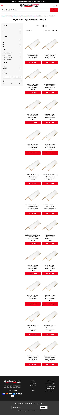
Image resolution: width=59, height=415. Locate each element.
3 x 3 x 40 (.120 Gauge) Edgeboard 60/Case (32, 326)
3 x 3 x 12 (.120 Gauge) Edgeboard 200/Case (50, 236)
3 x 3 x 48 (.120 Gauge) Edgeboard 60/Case (50, 326)
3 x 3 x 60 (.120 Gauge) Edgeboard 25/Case (32, 356)
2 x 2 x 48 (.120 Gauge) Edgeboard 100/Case (32, 145)
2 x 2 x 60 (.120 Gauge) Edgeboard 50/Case (50, 145)
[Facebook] (5, 386)
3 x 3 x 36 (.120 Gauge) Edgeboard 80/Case (50, 296)
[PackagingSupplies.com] (29, 5)
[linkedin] (14, 386)
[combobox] (25, 10)
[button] (2, 5)
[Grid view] (43, 26)
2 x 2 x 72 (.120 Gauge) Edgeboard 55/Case (32, 175)
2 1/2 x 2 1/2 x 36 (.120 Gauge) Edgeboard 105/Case (32, 205)
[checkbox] (12, 29)
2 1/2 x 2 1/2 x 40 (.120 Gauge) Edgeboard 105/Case (50, 205)
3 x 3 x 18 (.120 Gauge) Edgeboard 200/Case (32, 266)
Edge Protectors (19, 16)
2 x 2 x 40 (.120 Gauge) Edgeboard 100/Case (50, 115)
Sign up (43, 408)
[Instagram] (8, 386)
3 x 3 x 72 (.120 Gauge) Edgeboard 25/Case (50, 356)
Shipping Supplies (9, 16)
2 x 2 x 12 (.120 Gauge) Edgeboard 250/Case (32, 54)
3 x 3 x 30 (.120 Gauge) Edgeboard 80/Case (32, 296)
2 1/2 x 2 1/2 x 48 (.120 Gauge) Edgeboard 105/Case (32, 236)
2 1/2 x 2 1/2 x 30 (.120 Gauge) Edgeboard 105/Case (50, 175)
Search (54, 10)
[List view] (46, 26)
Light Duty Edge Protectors (31, 16)
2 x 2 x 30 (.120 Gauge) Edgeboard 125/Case (50, 85)
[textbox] (8, 77)
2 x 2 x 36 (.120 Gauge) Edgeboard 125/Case (32, 115)
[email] (19, 386)
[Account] (54, 5)
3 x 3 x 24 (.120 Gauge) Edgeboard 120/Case (50, 266)
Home (2, 16)
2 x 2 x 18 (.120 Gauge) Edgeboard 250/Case (50, 54)
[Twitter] (11, 386)
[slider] (3, 81)
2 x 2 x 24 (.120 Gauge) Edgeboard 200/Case (32, 85)
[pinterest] (16, 386)
